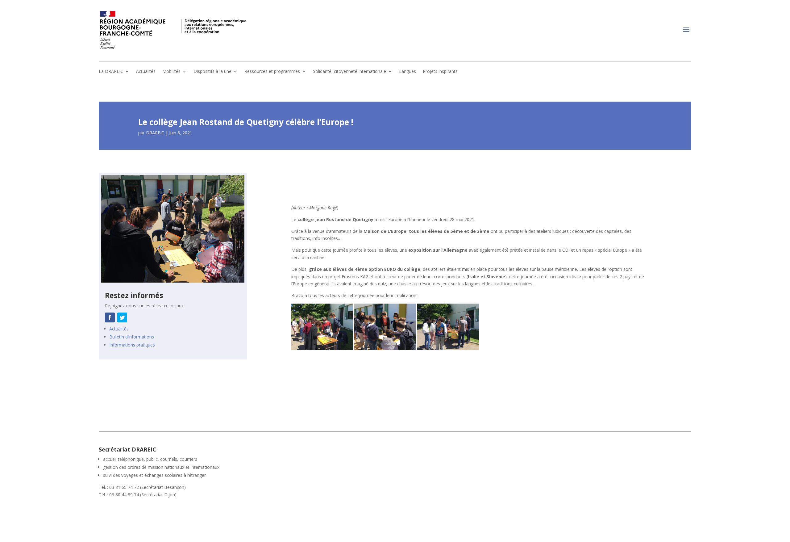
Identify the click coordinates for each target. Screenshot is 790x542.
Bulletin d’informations (131, 337)
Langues (407, 71)
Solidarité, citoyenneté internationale (349, 71)
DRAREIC (155, 133)
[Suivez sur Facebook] (110, 317)
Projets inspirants (440, 71)
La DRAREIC (111, 71)
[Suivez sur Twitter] (122, 317)
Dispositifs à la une (212, 71)
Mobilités (171, 71)
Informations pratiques (132, 345)
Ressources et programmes (272, 71)
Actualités (146, 71)
